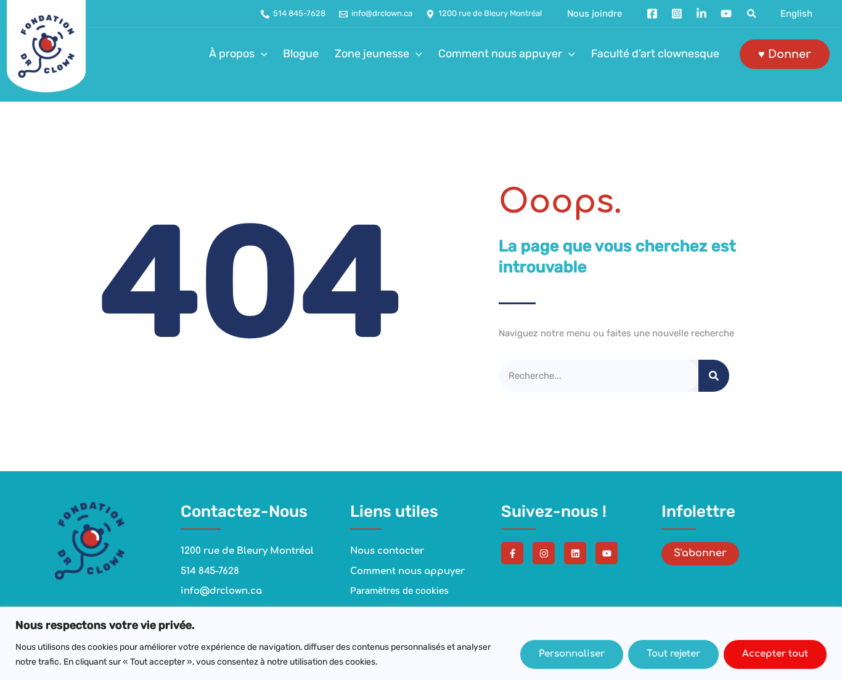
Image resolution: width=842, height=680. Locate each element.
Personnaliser (572, 654)
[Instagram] (676, 13)
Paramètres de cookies (399, 590)
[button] (752, 14)
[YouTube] (726, 13)
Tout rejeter (673, 654)
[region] (421, 643)
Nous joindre (594, 14)
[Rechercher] (713, 376)
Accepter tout (775, 654)
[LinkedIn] (701, 13)
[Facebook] (652, 13)
